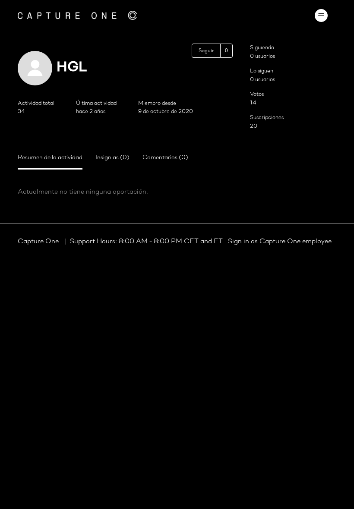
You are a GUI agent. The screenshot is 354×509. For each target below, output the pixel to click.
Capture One (39, 241)
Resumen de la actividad (50, 157)
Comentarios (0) (165, 157)
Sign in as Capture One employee (280, 241)
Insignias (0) (112, 157)
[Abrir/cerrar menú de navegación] (321, 15)
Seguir (206, 50)
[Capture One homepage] (77, 15)
